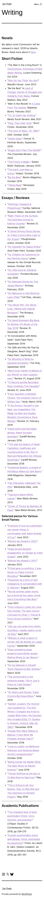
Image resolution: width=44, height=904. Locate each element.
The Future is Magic (18, 161)
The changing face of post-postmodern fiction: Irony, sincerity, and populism (22, 816)
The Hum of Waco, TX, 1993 (23, 131)
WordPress (26, 894)
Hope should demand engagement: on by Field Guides (24, 553)
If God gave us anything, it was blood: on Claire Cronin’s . (24, 572)
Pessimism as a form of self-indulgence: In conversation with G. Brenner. (24, 584)
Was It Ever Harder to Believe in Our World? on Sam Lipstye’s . (24, 374)
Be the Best (14, 177)
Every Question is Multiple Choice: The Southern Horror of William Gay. (24, 398)
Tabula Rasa (14, 185)
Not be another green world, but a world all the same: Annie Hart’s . (23, 595)
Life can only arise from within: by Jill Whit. (24, 630)
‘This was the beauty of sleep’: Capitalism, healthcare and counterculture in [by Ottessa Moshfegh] (24, 452)
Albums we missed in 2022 (22, 541)
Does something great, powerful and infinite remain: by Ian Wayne (22, 653)
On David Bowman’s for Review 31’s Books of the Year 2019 (23, 324)
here (33, 52)
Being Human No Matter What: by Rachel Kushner (24, 766)
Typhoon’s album (17, 494)
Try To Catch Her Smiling (21, 115)
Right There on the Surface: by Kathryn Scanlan (22, 219)
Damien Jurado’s (17, 704)
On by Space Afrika (24, 246)
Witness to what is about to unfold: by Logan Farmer (24, 642)
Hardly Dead (14, 138)
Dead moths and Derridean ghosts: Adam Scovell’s (22, 432)
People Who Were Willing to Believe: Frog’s (22, 735)
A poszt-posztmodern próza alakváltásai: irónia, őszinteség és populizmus (23, 839)
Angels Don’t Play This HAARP (24, 150)
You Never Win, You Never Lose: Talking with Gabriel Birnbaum (21, 309)
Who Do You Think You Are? (23, 80)
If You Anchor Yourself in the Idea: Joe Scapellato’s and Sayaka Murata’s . (23, 413)
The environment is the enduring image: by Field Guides (23, 680)
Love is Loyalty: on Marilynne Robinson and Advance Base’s (23, 750)
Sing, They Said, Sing (19, 123)
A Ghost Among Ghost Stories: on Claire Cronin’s (24, 235)
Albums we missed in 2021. (22, 560)
